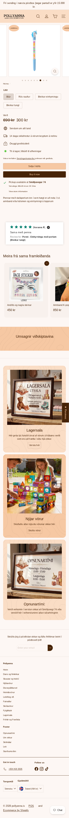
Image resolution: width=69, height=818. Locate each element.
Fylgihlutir (7, 710)
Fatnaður (7, 701)
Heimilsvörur (9, 692)
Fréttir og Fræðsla (11, 719)
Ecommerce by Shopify (16, 810)
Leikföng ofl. (8, 697)
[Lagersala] (34, 397)
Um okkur (7, 737)
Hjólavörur (8, 683)
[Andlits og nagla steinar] (26, 288)
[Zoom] (55, 71)
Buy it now (34, 174)
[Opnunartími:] (34, 571)
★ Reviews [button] (65, 412)
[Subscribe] (50, 648)
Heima (6, 84)
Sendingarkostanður (26, 158)
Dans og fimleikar (11, 674)
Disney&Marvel (10, 688)
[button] (34, 233)
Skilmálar (7, 742)
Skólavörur (8, 706)
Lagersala (7, 715)
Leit (4, 747)
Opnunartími (9, 733)
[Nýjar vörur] (34, 485)
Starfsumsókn (9, 751)
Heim (5, 670)
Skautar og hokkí (11, 679)
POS (31, 805)
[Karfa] (55, 16)
